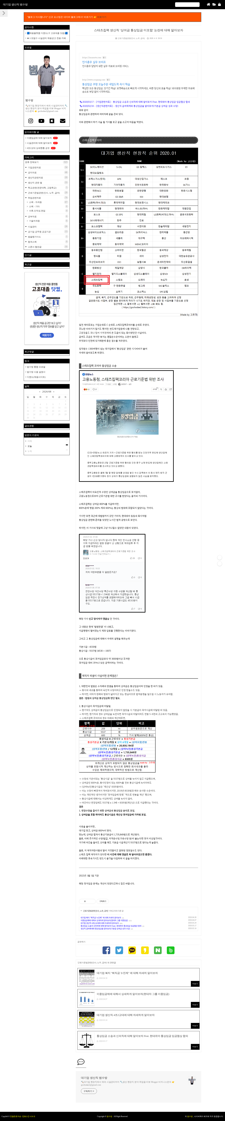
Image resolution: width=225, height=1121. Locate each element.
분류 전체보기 (46, 162)
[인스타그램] (30, 121)
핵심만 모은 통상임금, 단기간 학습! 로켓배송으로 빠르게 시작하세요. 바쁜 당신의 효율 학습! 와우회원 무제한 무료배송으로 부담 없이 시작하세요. (138, 90)
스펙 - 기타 (47, 206)
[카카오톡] (132, 950)
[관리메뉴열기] (219, 557)
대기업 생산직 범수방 (15, 4)
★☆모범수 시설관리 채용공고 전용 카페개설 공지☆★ (46, 38)
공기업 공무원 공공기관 (47, 231)
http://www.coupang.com (93, 79)
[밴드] (170, 950)
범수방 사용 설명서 (36, 372)
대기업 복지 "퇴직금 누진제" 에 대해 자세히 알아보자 (101, 917)
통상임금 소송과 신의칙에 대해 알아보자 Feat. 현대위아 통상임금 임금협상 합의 (111, 926)
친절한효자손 (15, 1116)
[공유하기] (88, 901)
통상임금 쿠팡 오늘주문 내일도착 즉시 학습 (106, 84)
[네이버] (158, 950)
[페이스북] (106, 950)
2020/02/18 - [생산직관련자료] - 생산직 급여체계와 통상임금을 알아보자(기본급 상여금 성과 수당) (130, 106)
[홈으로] (208, 4)
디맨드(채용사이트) (36, 377)
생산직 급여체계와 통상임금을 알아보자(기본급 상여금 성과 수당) (105, 928)
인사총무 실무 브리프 (94, 62)
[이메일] (62, 121)
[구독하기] (219, 563)
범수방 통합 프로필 (36, 367)
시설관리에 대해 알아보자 (42, 143)
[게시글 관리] (92, 901)
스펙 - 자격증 (47, 202)
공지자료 (47, 172)
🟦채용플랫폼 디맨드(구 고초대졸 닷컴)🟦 (47, 33)
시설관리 (47, 226)
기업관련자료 (47, 167)
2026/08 (46, 391)
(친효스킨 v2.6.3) (28, 1116)
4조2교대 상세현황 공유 (41, 148)
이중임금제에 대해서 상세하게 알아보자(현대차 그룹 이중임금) (104, 920)
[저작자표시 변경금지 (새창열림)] (111, 901)
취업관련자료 (47, 197)
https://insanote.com (91, 57)
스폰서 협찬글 (47, 247)
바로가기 (101, 17)
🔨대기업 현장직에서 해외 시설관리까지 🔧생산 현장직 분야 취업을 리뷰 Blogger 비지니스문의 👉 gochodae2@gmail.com (127, 1083)
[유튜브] (41, 121)
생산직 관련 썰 (47, 182)
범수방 (110, 1116)
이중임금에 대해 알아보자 (42, 138)
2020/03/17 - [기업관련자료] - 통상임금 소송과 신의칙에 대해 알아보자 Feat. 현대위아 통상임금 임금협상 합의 (136, 101)
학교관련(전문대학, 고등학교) (47, 187)
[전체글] (214, 4)
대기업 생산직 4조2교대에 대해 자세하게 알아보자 (100, 923)
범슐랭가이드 (47, 236)
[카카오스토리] (145, 950)
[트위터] (119, 950)
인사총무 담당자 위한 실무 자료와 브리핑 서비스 (105, 66)
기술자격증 (47, 221)
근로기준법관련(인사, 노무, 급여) (131, 38)
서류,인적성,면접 (47, 210)
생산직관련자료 (47, 177)
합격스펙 (47, 241)
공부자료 (47, 216)
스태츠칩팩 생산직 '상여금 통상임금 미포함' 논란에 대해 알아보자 (138, 30)
